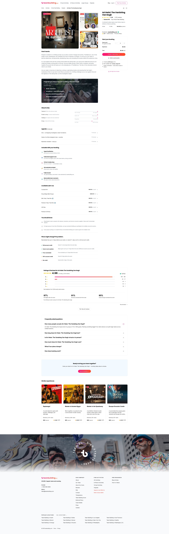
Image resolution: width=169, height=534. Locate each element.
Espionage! (46, 406)
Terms (55, 528)
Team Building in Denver (69, 520)
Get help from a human (114, 71)
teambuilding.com (112, 32)
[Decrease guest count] (116, 43)
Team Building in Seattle (113, 520)
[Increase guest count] (124, 43)
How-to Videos (116, 482)
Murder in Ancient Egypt (73, 406)
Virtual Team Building (55, 8)
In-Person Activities (75, 3)
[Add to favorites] (126, 8)
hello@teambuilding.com (47, 491)
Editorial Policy (79, 500)
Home (42, 8)
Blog (109, 3)
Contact (78, 492)
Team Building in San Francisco (114, 517)
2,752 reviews (118, 17)
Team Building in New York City (93, 520)
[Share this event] (124, 8)
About (77, 480)
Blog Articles (115, 480)
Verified (122, 274)
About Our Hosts (80, 485)
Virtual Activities (64, 3)
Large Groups (84, 3)
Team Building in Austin (47, 517)
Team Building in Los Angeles (92, 517)
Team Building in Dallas (69, 517)
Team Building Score (81, 497)
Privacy (58, 528)
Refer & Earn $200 (98, 492)
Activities (47, 8)
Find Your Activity (121, 3)
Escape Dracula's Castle (116, 406)
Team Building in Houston (69, 522)
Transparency (79, 495)
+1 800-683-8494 (46, 486)
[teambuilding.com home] (49, 3)
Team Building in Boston (47, 520)
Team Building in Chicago (47, 522)
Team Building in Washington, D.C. (115, 522)
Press (77, 505)
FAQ (77, 490)
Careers (78, 507)
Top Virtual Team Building (117, 19)
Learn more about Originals (50, 99)
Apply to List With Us (99, 490)
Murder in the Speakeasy (95, 406)
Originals (92, 3)
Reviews (78, 487)
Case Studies (79, 502)
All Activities (97, 480)
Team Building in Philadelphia (92, 522)
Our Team (78, 482)
